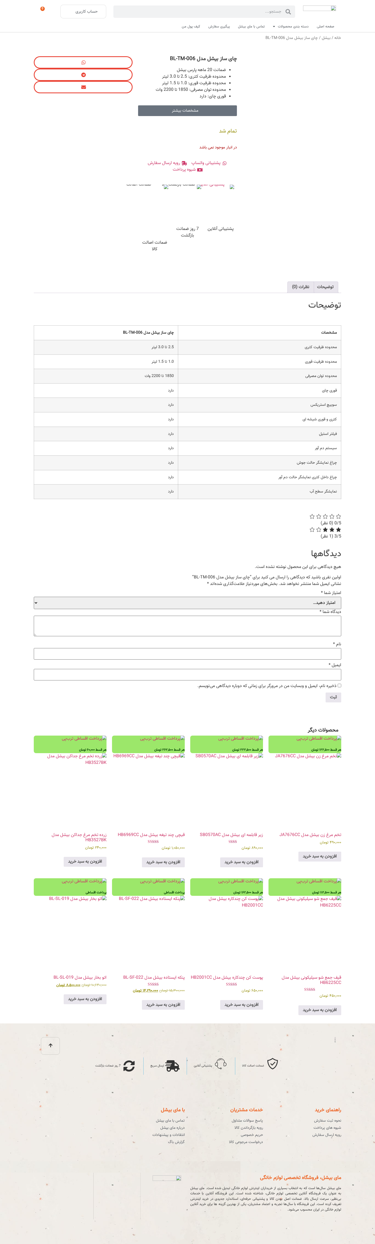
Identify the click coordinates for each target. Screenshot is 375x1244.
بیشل (326, 38)
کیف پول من (191, 26)
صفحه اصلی (325, 26)
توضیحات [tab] (325, 287)
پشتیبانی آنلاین (221, 229)
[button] (83, 62)
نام (337, 644)
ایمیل (335, 665)
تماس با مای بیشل (251, 26)
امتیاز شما (331, 593)
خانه (337, 38)
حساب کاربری (86, 12)
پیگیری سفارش (219, 26)
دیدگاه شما (330, 612)
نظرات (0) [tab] (300, 287)
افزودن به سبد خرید (320, 856)
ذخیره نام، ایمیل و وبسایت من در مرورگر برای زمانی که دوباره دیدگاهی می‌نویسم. (267, 686)
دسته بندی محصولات (293, 26)
